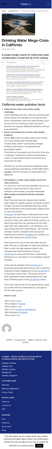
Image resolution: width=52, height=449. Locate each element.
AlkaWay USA (7, 366)
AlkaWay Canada (8, 369)
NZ (18, 315)
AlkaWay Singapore (9, 375)
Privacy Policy (7, 392)
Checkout (5, 423)
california (38, 340)
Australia (23, 312)
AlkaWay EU (6, 372)
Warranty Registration (10, 389)
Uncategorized (13, 11)
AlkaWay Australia (9, 363)
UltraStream (9, 254)
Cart (3, 419)
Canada (22, 304)
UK (20, 306)
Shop (4, 430)
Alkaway (10, 214)
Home (4, 11)
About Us (5, 402)
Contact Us (6, 405)
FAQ (3, 409)
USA (19, 301)
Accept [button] (39, 446)
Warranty (5, 385)
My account (6, 426)
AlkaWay (30, 234)
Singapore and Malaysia (25, 309)
